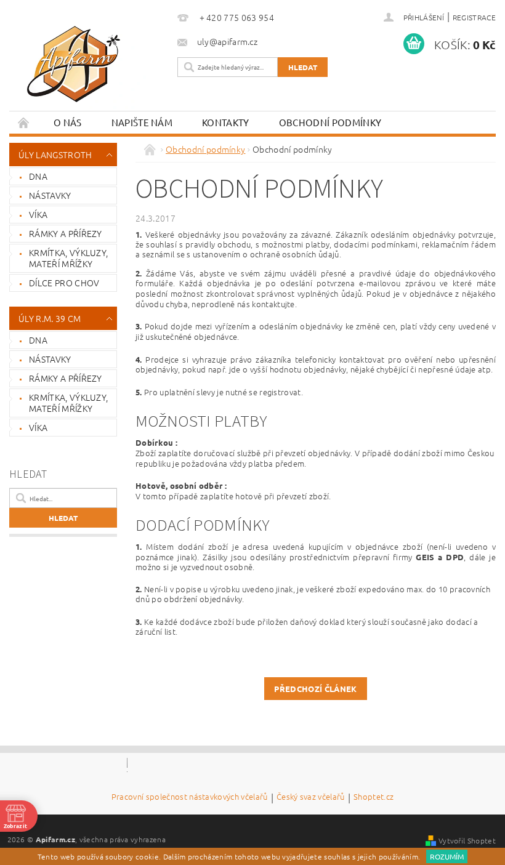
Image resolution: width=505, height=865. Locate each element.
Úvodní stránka (24, 122)
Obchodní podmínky (330, 122)
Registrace (474, 17)
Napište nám (142, 122)
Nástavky (50, 195)
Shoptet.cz (374, 797)
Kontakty (225, 122)
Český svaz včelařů (311, 797)
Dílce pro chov (64, 282)
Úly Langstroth (55, 154)
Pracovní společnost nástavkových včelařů (189, 797)
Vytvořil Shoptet (467, 840)
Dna (38, 176)
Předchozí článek (315, 688)
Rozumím (447, 856)
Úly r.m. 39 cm (49, 318)
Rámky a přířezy (65, 233)
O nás (68, 122)
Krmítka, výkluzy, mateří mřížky (68, 258)
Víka (38, 214)
